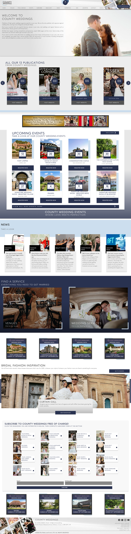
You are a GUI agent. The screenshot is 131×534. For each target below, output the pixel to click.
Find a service (22, 8)
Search (102, 8)
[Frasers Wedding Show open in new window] (16, 504)
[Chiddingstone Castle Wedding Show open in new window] (49, 348)
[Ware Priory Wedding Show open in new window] (114, 348)
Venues (12, 8)
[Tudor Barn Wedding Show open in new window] (82, 504)
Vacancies (125, 526)
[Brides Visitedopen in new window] (65, 121)
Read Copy (49, 8)
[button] (3, 83)
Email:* (18, 480)
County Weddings (46, 520)
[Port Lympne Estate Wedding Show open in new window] (16, 348)
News (58, 8)
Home (4, 8)
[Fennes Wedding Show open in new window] (49, 504)
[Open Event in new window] (23, 149)
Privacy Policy (123, 528)
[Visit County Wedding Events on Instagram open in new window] (125, 520)
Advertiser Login (122, 523)
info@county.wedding (56, 523)
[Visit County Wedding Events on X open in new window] (122, 520)
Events (31, 8)
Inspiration (68, 8)
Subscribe (39, 8)
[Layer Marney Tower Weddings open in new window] (82, 348)
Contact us (124, 530)
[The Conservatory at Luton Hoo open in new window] (114, 504)
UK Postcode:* (68, 480)
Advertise (85, 8)
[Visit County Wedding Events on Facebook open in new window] (118, 520)
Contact (93, 8)
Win (77, 8)
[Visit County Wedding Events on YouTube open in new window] (128, 520)
